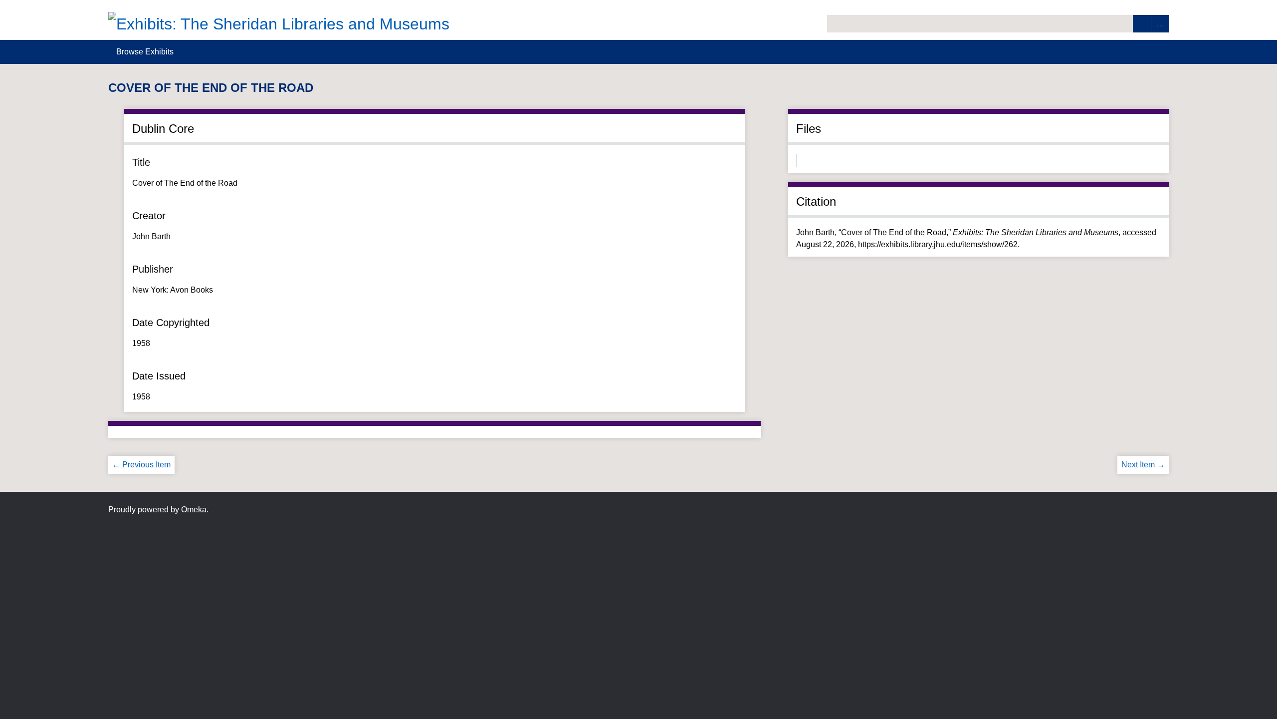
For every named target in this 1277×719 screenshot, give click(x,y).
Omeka (194, 509)
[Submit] (1142, 23)
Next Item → (1143, 464)
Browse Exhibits (145, 51)
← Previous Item (141, 464)
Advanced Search (1160, 23)
